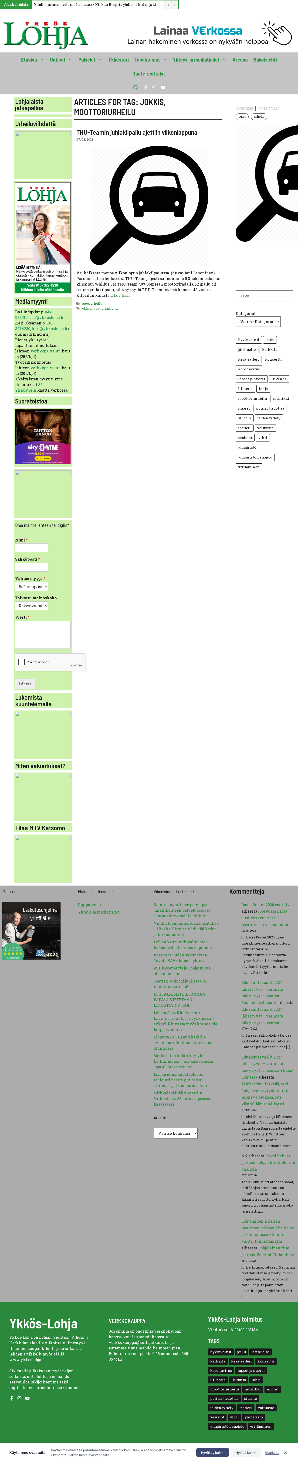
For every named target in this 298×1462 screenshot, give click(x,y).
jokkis (86, 308)
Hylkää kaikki (246, 1453)
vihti (262, 437)
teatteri (244, 428)
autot (85, 303)
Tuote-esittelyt (149, 73)
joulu (270, 340)
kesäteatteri (248, 359)
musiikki (281, 398)
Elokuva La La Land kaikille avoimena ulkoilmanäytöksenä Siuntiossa (183, 1042)
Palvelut (86, 59)
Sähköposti (27, 559)
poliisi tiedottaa (270, 408)
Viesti (22, 617)
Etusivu (29, 59)
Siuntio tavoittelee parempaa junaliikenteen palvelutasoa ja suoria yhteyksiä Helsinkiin (182, 910)
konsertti (273, 359)
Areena (240, 59)
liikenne (279, 379)
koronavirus (249, 369)
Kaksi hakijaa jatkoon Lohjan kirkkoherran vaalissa (268, 1162)
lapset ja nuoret (251, 379)
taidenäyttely (269, 418)
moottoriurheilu (105, 308)
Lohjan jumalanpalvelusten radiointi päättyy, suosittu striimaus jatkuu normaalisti (180, 1080)
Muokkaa (272, 1453)
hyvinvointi (248, 340)
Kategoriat (246, 313)
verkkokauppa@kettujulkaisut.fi (139, 1342)
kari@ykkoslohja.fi (49, 328)
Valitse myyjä (30, 578)
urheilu (96, 303)
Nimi (21, 540)
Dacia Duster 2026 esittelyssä (268, 904)
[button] (136, 87)
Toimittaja (269, 108)
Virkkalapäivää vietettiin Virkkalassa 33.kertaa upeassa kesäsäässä (182, 1098)
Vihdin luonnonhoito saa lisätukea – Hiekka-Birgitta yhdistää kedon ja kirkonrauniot (98, 4)
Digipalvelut (90, 904)
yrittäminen (249, 467)
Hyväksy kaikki (212, 1453)
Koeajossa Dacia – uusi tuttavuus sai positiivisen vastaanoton (266, 918)
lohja (263, 388)
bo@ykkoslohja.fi (47, 317)
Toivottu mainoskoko (36, 598)
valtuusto (265, 428)
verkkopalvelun (46, 350)
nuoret (244, 408)
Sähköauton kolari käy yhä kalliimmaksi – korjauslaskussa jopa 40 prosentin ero (183, 1061)
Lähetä (25, 683)
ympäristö (247, 447)
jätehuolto (247, 349)
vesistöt (245, 437)
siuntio (244, 418)
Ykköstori (118, 59)
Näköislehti (265, 59)
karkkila (269, 349)
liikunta (245, 388)
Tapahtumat (147, 59)
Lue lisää (122, 295)
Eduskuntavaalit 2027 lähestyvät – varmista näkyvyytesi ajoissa (262, 1016)
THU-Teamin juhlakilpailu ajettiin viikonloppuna (136, 132)
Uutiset (57, 59)
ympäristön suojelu (255, 457)
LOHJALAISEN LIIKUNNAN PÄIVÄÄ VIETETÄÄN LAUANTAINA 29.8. (179, 1000)
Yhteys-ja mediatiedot (196, 59)
